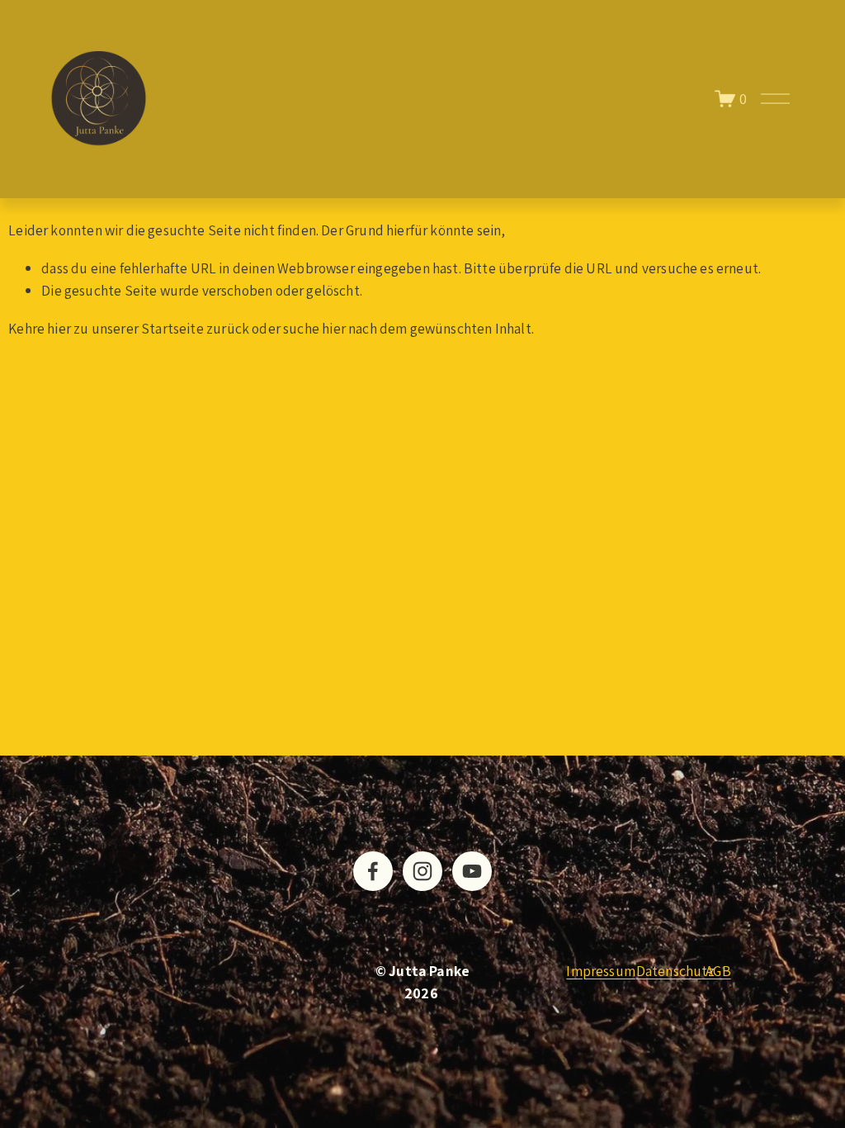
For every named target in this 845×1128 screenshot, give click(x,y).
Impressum (600, 970)
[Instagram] (422, 871)
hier (59, 328)
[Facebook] (373, 871)
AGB (718, 970)
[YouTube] (472, 871)
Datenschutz (675, 970)
